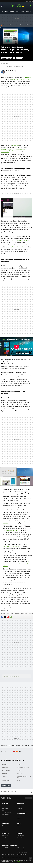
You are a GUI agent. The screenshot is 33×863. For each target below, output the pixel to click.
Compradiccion (5, 840)
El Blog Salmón (20, 835)
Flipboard (19, 58)
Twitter (17, 58)
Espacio (28, 11)
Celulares (4, 764)
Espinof (18, 818)
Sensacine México (21, 850)
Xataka (3, 806)
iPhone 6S (4, 776)
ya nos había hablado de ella (20, 79)
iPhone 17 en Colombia (8, 25)
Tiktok (20, 751)
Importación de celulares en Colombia (24, 776)
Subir (27, 798)
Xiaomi (18, 780)
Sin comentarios (7, 58)
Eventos (19, 770)
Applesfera (4, 810)
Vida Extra (19, 808)
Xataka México (5, 847)
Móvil (22, 11)
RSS (17, 751)
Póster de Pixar (16, 745)
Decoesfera (4, 838)
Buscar (30, 791)
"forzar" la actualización (20, 247)
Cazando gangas (6, 770)
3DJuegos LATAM (21, 847)
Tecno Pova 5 (25, 745)
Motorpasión (20, 825)
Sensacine (19, 816)
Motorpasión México (22, 854)
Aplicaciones (10, 613)
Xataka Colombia (16, 5)
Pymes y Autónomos (22, 838)
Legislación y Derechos (23, 767)
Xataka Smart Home (6, 812)
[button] (11, 71)
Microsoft (24, 613)
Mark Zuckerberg (20, 25)
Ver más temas (6, 785)
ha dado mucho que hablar (18, 240)
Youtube (14, 751)
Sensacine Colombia (22, 852)
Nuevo (30, 6)
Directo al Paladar (6, 825)
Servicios (17, 613)
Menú (2, 6)
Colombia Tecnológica (7, 11)
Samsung (4, 773)
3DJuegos (19, 806)
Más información (18, 861)
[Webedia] (29, 1)
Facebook (14, 58)
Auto (17, 11)
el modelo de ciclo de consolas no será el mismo (16, 564)
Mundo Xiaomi (5, 814)
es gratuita (15, 145)
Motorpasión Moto (21, 828)
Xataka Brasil (5, 850)
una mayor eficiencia (10, 530)
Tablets (19, 764)
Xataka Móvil (5, 808)
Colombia (19, 773)
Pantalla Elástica (6, 780)
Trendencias (5, 835)
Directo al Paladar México (8, 854)
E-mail (22, 58)
